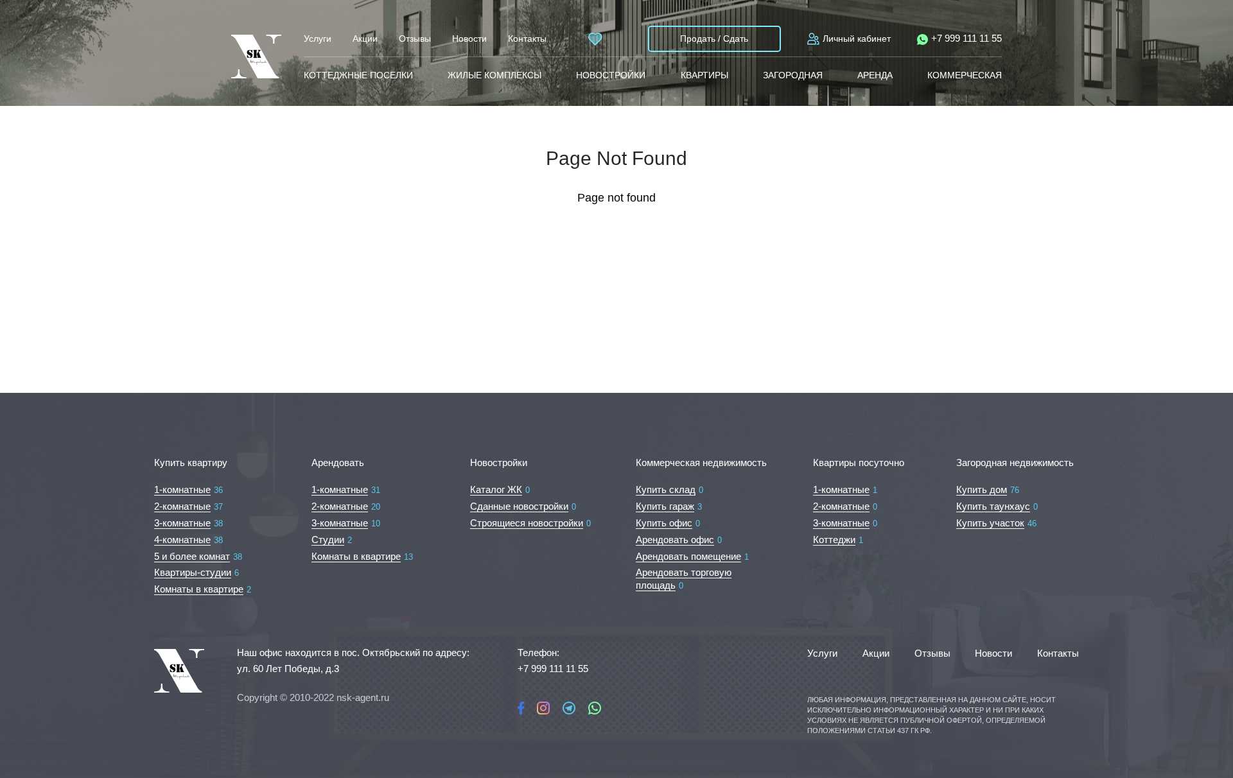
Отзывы (415, 38)
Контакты (527, 38)
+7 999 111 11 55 (966, 38)
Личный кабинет (857, 38)
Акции (365, 38)
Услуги (317, 38)
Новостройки (610, 75)
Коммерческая (964, 75)
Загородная (793, 75)
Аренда (875, 75)
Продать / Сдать (714, 38)
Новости (469, 38)
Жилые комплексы (494, 75)
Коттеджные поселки (358, 75)
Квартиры (704, 75)
